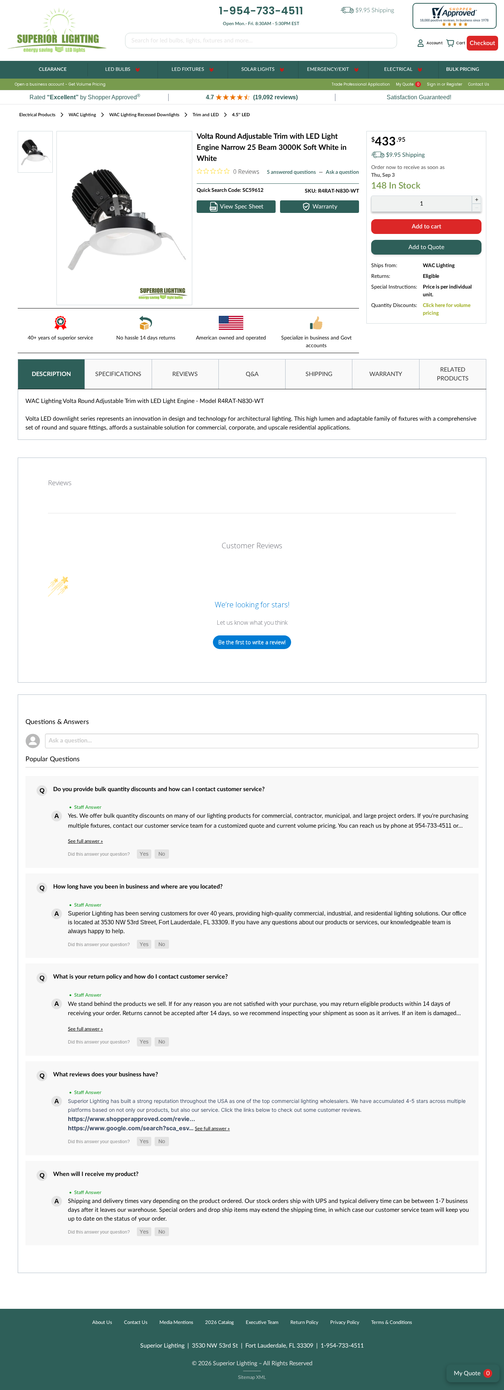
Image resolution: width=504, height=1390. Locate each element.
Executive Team (262, 1322)
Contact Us (478, 84)
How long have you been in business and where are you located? (137, 887)
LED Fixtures (188, 69)
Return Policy (304, 1322)
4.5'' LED (241, 115)
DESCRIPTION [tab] (51, 374)
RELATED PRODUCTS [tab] (453, 374)
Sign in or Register (444, 84)
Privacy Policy (344, 1322)
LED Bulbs (117, 69)
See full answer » (85, 841)
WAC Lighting (82, 115)
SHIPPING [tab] (318, 374)
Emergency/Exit (328, 69)
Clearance (52, 69)
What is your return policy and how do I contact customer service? (140, 977)
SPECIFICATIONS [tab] (118, 374)
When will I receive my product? (95, 1174)
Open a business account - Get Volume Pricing (60, 84)
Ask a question (342, 172)
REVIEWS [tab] (185, 374)
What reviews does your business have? (105, 1074)
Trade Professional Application (361, 84)
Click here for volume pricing (446, 309)
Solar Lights (258, 69)
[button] (252, 97)
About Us (102, 1322)
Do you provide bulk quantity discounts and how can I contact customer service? (159, 789)
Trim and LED (206, 115)
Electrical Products (37, 115)
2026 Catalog (219, 1322)
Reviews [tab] (60, 482)
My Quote (408, 84)
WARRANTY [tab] (385, 374)
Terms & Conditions (391, 1322)
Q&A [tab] (252, 374)
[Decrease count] (476, 208)
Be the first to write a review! (252, 642)
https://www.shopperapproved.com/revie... (131, 1118)
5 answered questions (291, 172)
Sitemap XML (252, 1377)
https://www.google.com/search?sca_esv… (131, 1128)
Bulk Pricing (462, 69)
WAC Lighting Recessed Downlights (144, 115)
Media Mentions (176, 1322)
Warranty (325, 207)
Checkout (482, 43)
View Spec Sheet (241, 207)
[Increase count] (476, 200)
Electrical (398, 69)
